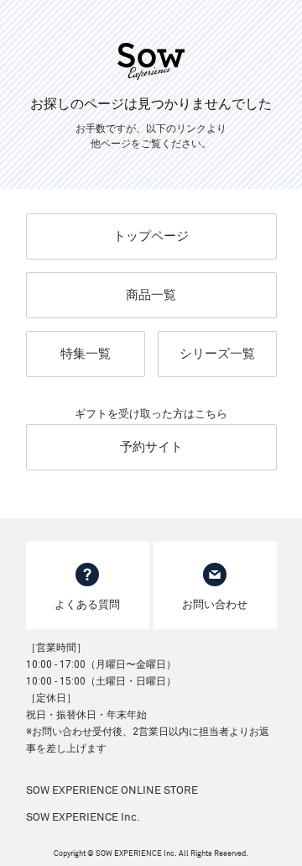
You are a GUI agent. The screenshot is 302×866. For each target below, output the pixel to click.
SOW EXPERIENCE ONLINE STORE (112, 790)
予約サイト (151, 446)
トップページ (151, 236)
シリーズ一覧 (217, 353)
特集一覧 (85, 353)
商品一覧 (151, 294)
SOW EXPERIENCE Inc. (83, 817)
